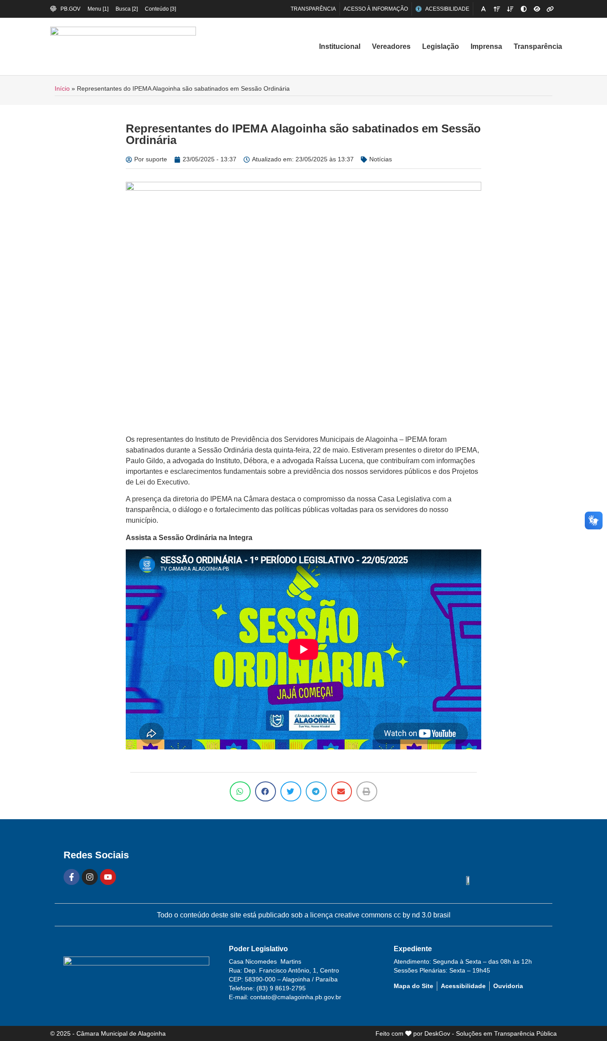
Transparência (538, 46)
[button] (240, 791)
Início (62, 88)
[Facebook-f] (72, 877)
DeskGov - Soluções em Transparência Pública (490, 1033)
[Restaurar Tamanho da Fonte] (483, 9)
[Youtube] (108, 877)
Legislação (440, 46)
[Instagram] (90, 877)
